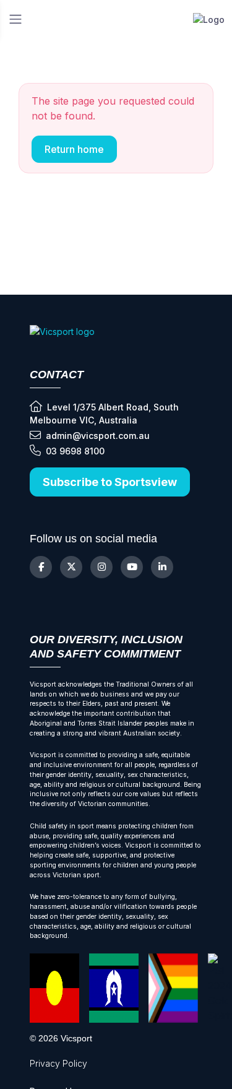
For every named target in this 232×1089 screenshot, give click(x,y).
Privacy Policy (58, 1063)
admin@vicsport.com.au (98, 435)
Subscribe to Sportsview (110, 481)
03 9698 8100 (75, 451)
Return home (74, 149)
